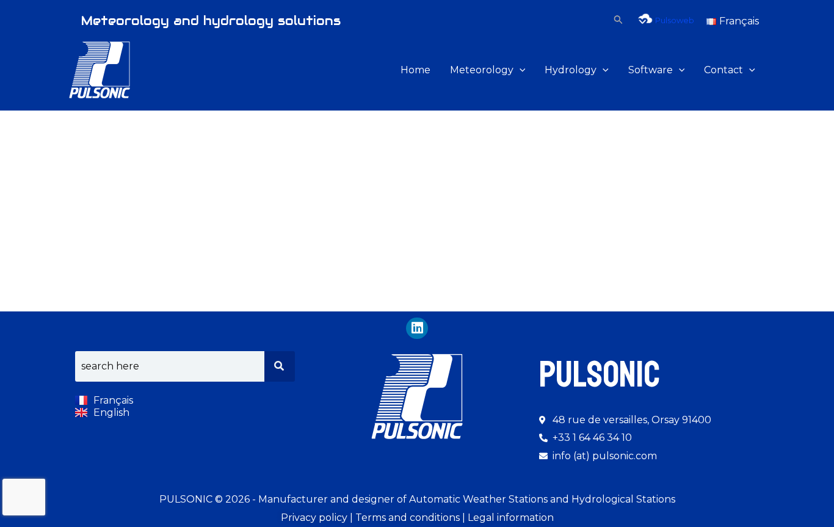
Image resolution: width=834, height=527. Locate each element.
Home (415, 70)
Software (650, 70)
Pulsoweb (674, 20)
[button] (618, 20)
